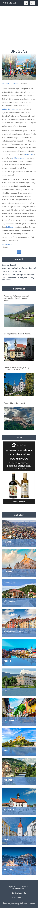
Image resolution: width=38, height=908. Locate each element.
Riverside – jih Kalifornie (11, 271)
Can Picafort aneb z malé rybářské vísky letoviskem (18, 279)
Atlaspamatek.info (18, 889)
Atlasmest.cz (24, 887)
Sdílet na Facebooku (19, 893)
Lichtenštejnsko (18, 158)
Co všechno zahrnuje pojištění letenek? (18, 274)
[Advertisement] (19, 26)
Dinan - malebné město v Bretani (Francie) (19, 268)
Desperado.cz (12, 887)
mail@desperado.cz (22, 905)
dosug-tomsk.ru (7, 244)
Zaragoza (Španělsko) (10, 265)
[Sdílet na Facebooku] (19, 252)
